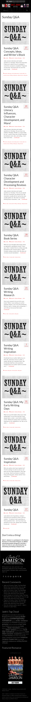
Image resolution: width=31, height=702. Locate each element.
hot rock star (16, 624)
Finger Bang (20, 622)
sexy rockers (16, 635)
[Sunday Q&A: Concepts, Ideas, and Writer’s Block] (15, 33)
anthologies (5, 615)
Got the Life (11, 624)
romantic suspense (14, 634)
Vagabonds (5, 641)
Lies (11, 626)
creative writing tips (7, 73)
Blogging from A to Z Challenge (11, 616)
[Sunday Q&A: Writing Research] (15, 273)
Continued (14, 69)
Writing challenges (13, 75)
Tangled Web (13, 639)
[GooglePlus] (11, 576)
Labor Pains (13, 606)
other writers (6, 257)
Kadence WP (23, 689)
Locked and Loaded (16, 626)
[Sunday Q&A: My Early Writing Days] (15, 387)
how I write (6, 203)
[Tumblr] (18, 576)
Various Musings (18, 58)
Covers (13, 621)
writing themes (20, 75)
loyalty (22, 626)
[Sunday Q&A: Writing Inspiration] (15, 330)
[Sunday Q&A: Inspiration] (15, 443)
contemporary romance (13, 619)
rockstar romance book (20, 632)
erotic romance (22, 621)
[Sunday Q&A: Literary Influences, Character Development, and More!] (15, 91)
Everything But (5, 622)
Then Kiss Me (21, 639)
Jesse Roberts (6, 626)
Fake (11, 622)
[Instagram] (8, 576)
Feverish (14, 622)
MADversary (4, 628)
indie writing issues (15, 73)
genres (24, 622)
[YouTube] (13, 576)
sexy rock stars (22, 635)
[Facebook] (3, 576)
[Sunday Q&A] (15, 496)
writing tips (25, 75)
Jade (7, 58)
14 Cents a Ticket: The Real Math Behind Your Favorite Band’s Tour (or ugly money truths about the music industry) (15, 587)
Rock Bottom (20, 630)
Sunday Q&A (22, 73)
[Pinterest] (16, 576)
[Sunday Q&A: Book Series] (15, 220)
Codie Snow (5, 619)
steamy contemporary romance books (11, 637)
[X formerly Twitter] (6, 576)
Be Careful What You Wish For (15, 614)
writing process (12, 641)
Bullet (23, 617)
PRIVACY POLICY (5, 690)
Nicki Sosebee (14, 628)
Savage (23, 634)
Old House (22, 628)
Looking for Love (15, 653)
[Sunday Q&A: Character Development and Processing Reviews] (15, 160)
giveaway (5, 624)
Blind (23, 614)
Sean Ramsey (8, 635)
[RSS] (20, 576)
